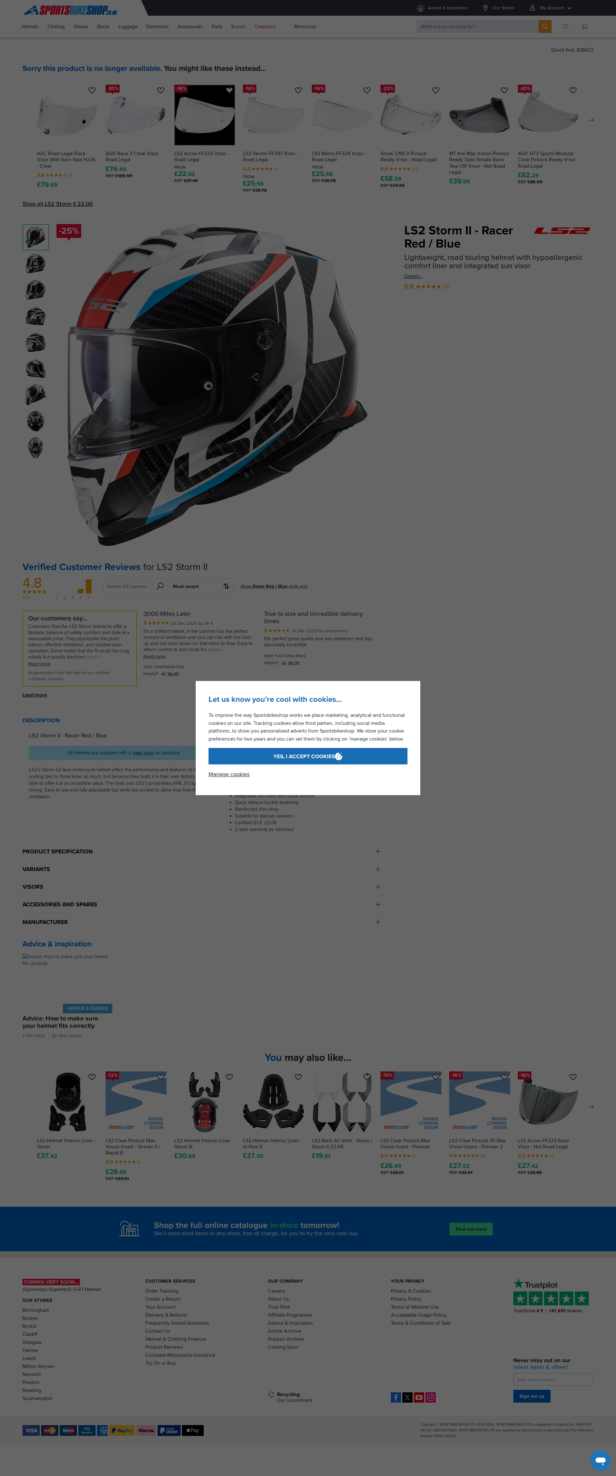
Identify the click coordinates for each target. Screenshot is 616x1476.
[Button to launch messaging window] (600, 1460)
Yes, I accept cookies (304, 756)
